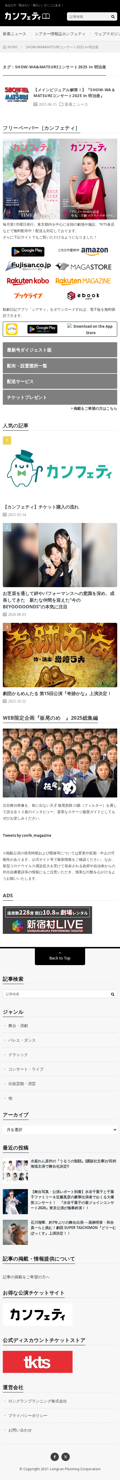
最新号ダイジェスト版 (29, 350)
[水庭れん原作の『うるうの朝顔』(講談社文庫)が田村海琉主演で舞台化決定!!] (15, 1170)
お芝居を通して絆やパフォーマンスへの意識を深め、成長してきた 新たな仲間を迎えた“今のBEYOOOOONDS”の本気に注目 (58, 600)
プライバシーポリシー (27, 1415)
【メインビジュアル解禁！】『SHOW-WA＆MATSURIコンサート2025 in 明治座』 (74, 92)
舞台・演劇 (18, 1025)
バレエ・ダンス (22, 1040)
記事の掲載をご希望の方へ (26, 1276)
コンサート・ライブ (26, 1069)
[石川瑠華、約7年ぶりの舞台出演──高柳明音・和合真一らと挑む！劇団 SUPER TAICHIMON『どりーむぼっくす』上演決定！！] (15, 1232)
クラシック (18, 1054)
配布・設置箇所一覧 (27, 366)
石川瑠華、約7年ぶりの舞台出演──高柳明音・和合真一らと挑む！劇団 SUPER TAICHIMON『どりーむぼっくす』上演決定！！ (73, 1228)
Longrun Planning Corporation (75, 1469)
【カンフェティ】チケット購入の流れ (41, 507)
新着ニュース (14, 33)
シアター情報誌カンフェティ (60, 33)
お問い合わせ (20, 1430)
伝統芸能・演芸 (22, 1083)
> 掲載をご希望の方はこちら (94, 408)
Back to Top (60, 958)
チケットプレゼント (27, 397)
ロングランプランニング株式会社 (37, 1401)
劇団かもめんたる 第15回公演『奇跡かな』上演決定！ (57, 693)
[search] (113, 16)
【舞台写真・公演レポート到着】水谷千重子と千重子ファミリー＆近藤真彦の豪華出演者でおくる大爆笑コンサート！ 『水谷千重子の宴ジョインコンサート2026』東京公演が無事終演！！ (72, 1200)
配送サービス (20, 381)
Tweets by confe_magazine (27, 835)
